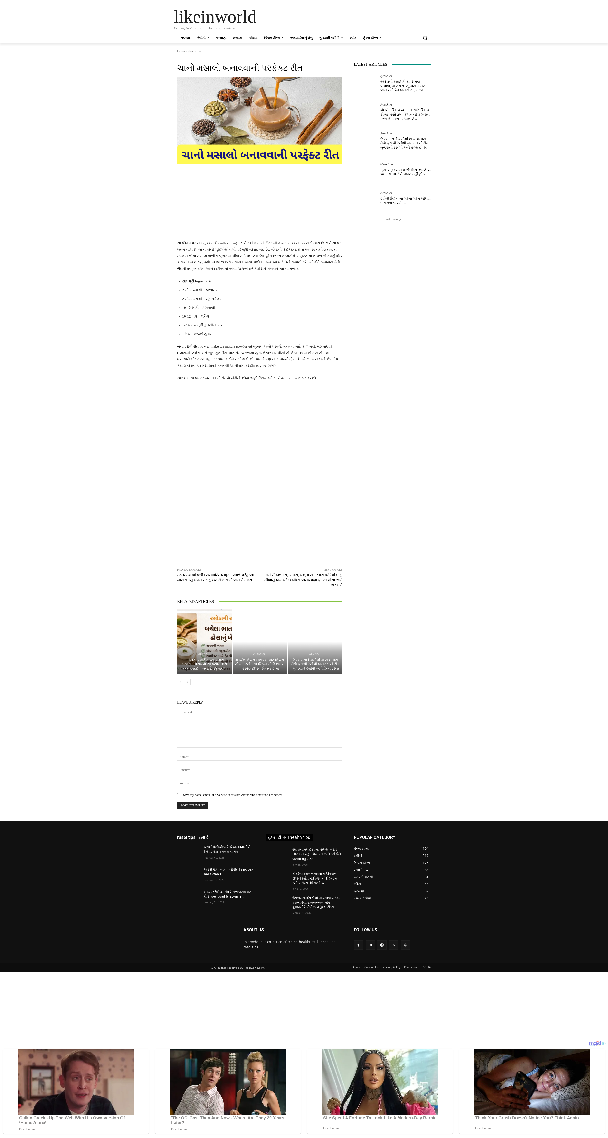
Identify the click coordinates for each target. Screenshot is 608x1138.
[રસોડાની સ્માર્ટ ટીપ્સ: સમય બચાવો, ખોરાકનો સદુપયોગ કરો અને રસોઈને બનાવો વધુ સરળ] (204, 641)
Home (181, 51)
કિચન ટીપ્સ (386, 164)
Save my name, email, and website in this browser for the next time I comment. (233, 795)
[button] (425, 37)
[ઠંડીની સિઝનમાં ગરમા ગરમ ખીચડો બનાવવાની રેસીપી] (365, 198)
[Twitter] (393, 945)
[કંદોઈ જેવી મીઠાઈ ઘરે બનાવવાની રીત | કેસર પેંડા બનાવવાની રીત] (188, 853)
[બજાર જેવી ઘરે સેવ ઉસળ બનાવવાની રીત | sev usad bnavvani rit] (188, 898)
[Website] (405, 945)
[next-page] (188, 682)
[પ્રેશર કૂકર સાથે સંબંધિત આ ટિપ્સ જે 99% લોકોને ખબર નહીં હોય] (365, 169)
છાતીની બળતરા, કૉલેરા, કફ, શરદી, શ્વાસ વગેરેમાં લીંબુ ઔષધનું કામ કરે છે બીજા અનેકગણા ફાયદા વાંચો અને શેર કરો (303, 580)
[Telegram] (381, 945)
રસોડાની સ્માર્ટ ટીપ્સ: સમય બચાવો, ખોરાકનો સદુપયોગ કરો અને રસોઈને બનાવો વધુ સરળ (204, 664)
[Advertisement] (259, 205)
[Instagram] (370, 945)
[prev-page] (180, 682)
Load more (391, 219)
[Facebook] (358, 945)
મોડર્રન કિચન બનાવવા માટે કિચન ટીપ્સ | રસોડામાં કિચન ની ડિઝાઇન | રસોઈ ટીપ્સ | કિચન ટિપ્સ (259, 664)
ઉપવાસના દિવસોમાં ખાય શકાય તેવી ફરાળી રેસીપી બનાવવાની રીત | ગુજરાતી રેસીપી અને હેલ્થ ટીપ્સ (315, 664)
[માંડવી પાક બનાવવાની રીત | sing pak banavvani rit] (188, 875)
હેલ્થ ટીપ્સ (194, 51)
